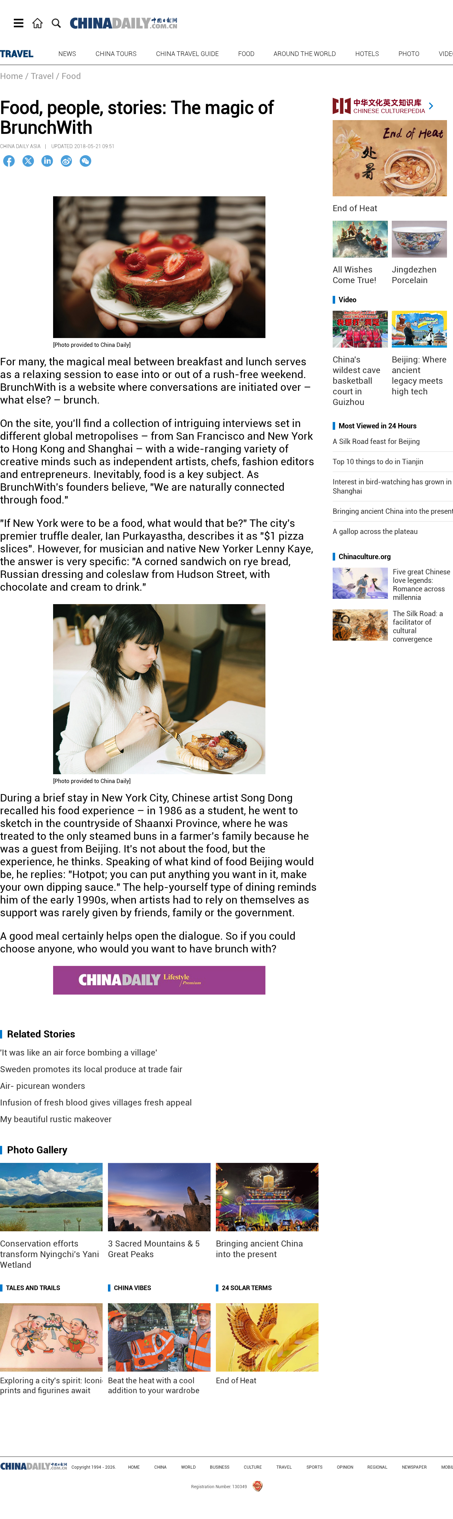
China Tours (116, 53)
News (67, 53)
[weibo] (66, 161)
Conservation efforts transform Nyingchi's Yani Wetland (49, 1254)
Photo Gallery (37, 1150)
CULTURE (253, 1467)
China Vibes (132, 1288)
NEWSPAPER (414, 1467)
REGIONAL (377, 1467)
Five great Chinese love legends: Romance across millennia (421, 585)
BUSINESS (219, 1467)
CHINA (160, 1467)
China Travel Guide (187, 53)
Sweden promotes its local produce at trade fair (91, 1069)
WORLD (188, 1467)
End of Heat (236, 1380)
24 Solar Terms (247, 1288)
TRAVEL (17, 54)
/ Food (68, 76)
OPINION (345, 1467)
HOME (134, 1467)
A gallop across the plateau (375, 531)
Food (246, 53)
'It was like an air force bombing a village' (78, 1053)
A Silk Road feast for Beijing (376, 441)
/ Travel (39, 76)
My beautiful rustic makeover (55, 1119)
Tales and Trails (33, 1288)
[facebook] (9, 161)
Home (11, 76)
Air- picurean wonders (42, 1086)
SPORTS (314, 1467)
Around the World (305, 53)
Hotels (367, 53)
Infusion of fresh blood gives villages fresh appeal (96, 1103)
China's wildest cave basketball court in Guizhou (356, 381)
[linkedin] (47, 161)
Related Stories (41, 1034)
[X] (28, 161)
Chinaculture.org (365, 556)
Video (347, 300)
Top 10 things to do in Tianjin (378, 461)
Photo (408, 53)
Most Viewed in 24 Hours (378, 426)
